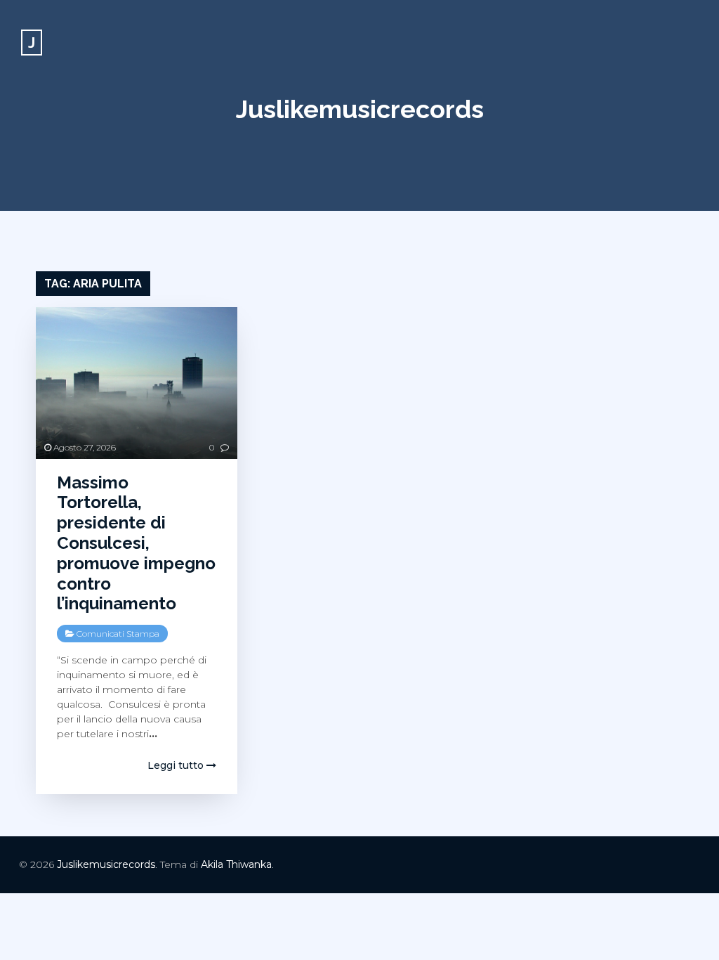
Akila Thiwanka (236, 864)
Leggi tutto (176, 765)
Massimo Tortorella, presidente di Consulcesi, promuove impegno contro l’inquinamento (136, 543)
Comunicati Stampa (118, 633)
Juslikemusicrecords (360, 109)
